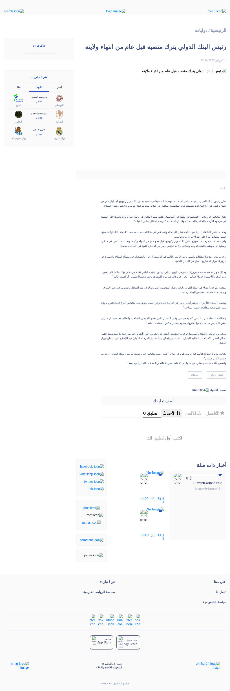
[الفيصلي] (59, 98)
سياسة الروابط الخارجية (99, 592)
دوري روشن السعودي (39, 97)
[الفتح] (18, 98)
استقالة (195, 374)
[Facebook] (92, 466)
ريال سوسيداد (19, 138)
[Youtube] (110, 620)
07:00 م (39, 102)
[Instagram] (120, 620)
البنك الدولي (216, 374)
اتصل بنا (221, 592)
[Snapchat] (92, 620)
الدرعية (59, 121)
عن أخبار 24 (107, 582)
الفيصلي (59, 105)
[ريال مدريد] (59, 130)
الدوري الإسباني (39, 130)
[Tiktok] (100, 620)
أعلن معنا (220, 582)
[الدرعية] (59, 114)
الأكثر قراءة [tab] (39, 45)
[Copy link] (96, 488)
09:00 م (39, 118)
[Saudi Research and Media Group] (19, 666)
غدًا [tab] (18, 87)
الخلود (18, 121)
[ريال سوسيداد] (18, 130)
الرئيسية (218, 30)
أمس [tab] (59, 87)
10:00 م (39, 134)
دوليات (201, 30)
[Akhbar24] (204, 666)
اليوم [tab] (39, 87)
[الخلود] (18, 114)
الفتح (18, 105)
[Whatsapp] (92, 473)
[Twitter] (94, 481)
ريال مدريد (59, 138)
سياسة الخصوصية (214, 602)
